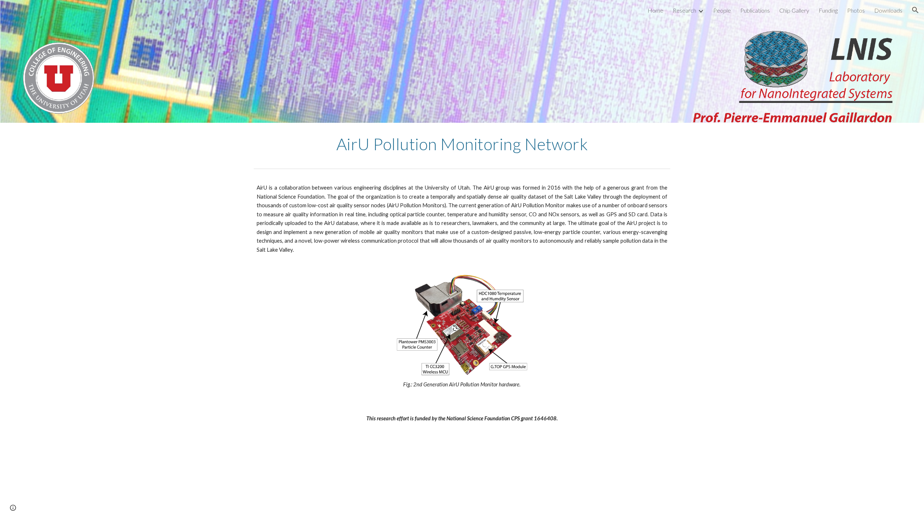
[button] (915, 10)
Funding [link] (828, 10)
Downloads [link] (888, 10)
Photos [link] (856, 10)
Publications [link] (755, 10)
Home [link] (655, 10)
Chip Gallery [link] (794, 10)
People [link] (722, 10)
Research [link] (684, 10)
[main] (462, 144)
